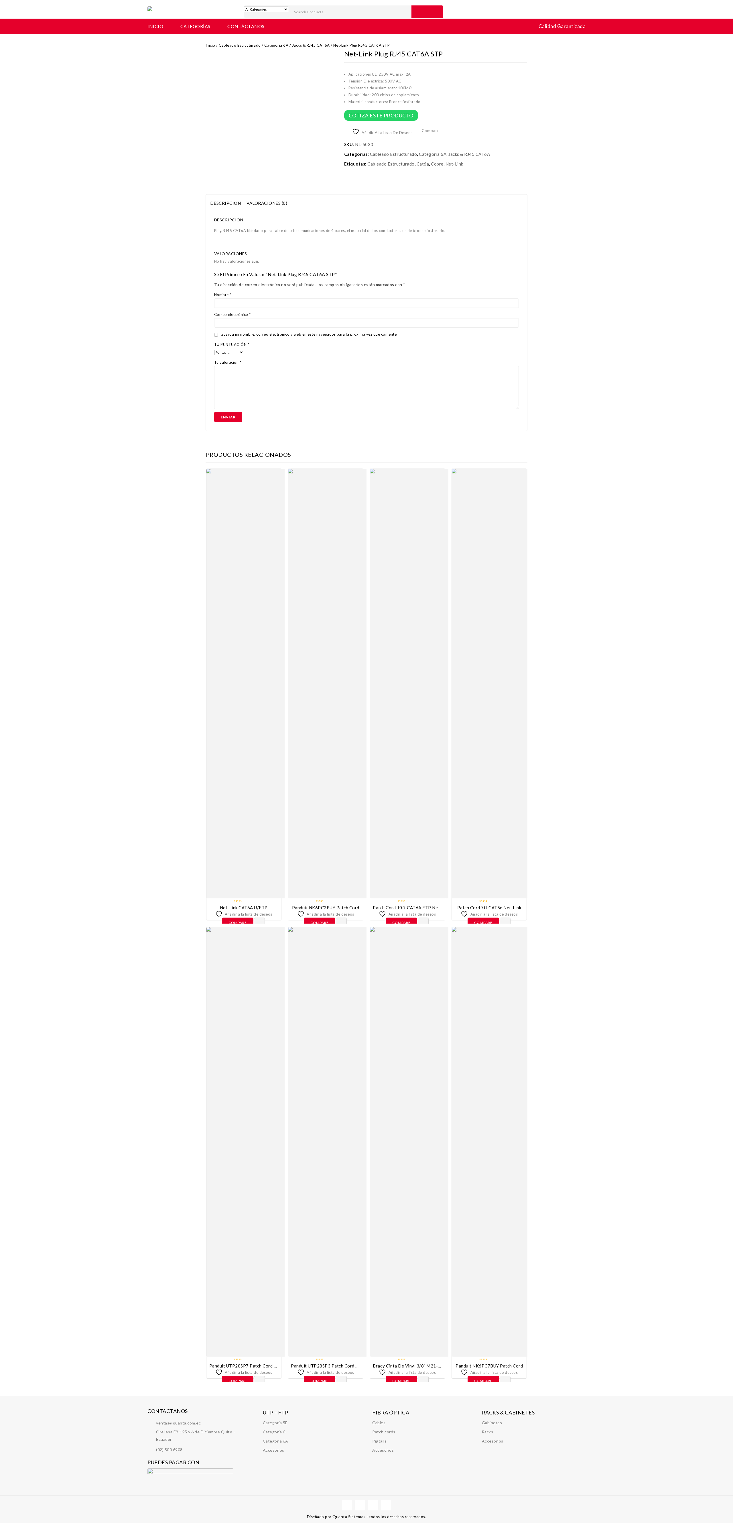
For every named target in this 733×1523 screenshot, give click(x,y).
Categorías (195, 26)
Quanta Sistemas (349, 1516)
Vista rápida (259, 923)
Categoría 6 (274, 1431)
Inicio (155, 26)
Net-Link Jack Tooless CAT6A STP (524, 57)
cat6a (423, 163)
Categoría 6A (276, 45)
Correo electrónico (232, 314)
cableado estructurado (391, 163)
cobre (437, 163)
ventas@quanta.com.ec (178, 1422)
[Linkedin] (373, 1505)
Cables (378, 1422)
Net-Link (454, 163)
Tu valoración (227, 362)
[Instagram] (386, 1505)
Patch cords (383, 1431)
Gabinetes (492, 1422)
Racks (487, 1431)
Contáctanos (246, 26)
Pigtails (379, 1441)
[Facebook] (347, 1505)
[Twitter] (360, 1505)
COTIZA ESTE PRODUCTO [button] (381, 115)
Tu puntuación (231, 344)
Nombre (222, 294)
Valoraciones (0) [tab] (267, 203)
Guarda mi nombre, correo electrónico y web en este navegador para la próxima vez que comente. (309, 334)
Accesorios (273, 1450)
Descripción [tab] (225, 203)
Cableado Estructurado (240, 45)
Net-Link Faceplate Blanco (518, 57)
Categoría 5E (275, 1422)
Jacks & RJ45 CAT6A (311, 45)
